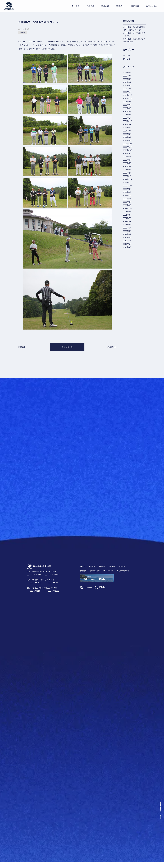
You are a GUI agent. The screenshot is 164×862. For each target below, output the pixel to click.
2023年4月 (127, 166)
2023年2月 (127, 173)
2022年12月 (128, 179)
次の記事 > (111, 347)
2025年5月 (127, 111)
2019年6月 (127, 241)
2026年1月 (127, 92)
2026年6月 (127, 79)
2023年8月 (127, 153)
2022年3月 (127, 205)
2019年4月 (127, 247)
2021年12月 (128, 208)
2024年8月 (127, 128)
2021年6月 (127, 221)
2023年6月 (127, 160)
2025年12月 (128, 95)
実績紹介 (120, 6)
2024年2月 (127, 141)
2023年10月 (128, 150)
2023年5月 (127, 163)
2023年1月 (127, 176)
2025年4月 (127, 115)
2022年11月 (127, 183)
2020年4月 (127, 231)
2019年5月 (127, 244)
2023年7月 (127, 157)
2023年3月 (127, 170)
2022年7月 (127, 195)
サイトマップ (108, 571)
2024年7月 (127, 131)
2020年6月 (127, 228)
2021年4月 (127, 225)
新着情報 (90, 6)
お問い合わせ (152, 6)
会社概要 (112, 566)
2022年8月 (127, 192)
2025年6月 (127, 108)
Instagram (88, 587)
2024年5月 (127, 134)
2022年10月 (128, 186)
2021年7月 (127, 218)
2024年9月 (127, 124)
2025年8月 (127, 102)
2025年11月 (127, 98)
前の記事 (21, 347)
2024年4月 (127, 137)
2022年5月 (127, 199)
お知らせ (126, 59)
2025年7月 (127, 105)
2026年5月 (127, 82)
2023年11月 (127, 147)
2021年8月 (127, 215)
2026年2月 (127, 89)
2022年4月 (127, 202)
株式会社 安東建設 (9, 6)
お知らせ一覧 (67, 347)
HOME (82, 566)
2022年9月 (127, 189)
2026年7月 (127, 76)
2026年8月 (127, 73)
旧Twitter (102, 587)
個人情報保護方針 (123, 571)
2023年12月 (128, 144)
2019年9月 (127, 234)
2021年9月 (127, 212)
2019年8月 (127, 238)
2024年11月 (127, 121)
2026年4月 (127, 86)
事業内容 (92, 566)
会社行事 (126, 55)
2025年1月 (127, 118)
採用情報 (135, 6)
